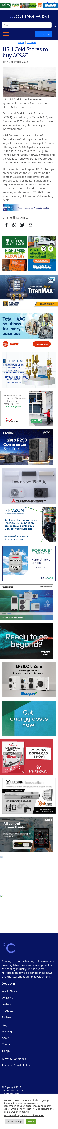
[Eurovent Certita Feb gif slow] (29, 718)
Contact (6, 1044)
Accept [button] (31, 1121)
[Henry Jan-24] (29, 370)
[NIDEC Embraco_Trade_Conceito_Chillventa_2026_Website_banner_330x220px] (26, 641)
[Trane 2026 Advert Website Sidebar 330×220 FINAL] (26, 331)
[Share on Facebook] (6, 225)
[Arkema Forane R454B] (29, 563)
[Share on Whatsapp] (14, 225)
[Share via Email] (30, 225)
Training (7, 1031)
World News (9, 991)
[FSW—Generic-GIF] (29, 207)
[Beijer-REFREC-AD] (29, 5)
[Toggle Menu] (6, 34)
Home (21, 42)
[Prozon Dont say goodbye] (29, 525)
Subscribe (44, 34)
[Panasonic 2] (26, 602)
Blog (4, 1025)
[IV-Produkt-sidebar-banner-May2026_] (26, 408)
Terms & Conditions (14, 1059)
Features (7, 1004)
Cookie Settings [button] (14, 1121)
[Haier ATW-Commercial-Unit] (26, 447)
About (5, 1038)
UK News (31, 42)
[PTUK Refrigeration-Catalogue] (26, 757)
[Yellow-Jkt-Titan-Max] (29, 292)
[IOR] (26, 912)
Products (7, 1010)
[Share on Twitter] (22, 225)
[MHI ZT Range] (29, 486)
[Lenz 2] (26, 873)
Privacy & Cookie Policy (16, 1065)
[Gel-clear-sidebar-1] (29, 796)
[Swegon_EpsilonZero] (29, 680)
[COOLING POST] (26, 835)
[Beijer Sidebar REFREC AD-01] (29, 253)
